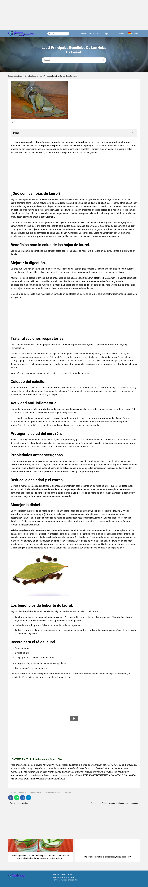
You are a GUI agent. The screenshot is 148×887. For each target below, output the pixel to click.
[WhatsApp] (16, 797)
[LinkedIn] (22, 797)
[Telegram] (28, 797)
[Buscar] (66, 33)
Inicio (83, 34)
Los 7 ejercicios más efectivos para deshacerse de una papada (112, 803)
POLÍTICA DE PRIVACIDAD (64, 877)
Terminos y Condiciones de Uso (65, 880)
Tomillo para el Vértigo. (19, 803)
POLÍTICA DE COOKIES (62, 875)
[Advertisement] (65, 15)
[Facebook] (10, 797)
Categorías (106, 34)
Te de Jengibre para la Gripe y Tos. (44, 759)
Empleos (93, 34)
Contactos (120, 34)
